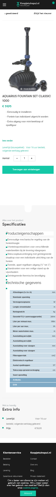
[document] (28, 487)
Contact (33, 458)
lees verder (7, 140)
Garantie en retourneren (13, 476)
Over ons (34, 464)
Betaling (6, 464)
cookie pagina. (31, 487)
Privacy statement (37, 476)
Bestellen (7, 458)
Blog (32, 470)
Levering (6, 470)
